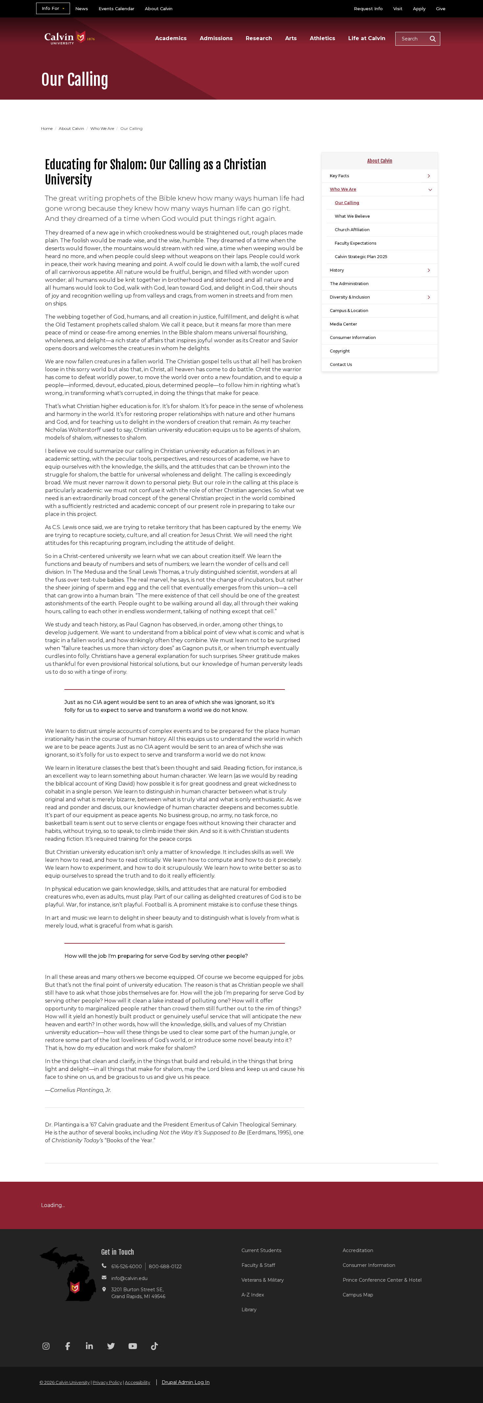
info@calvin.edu (129, 1278)
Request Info (368, 8)
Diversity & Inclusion (350, 297)
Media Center (343, 324)
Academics (171, 38)
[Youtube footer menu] (133, 1347)
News (81, 8)
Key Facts (339, 175)
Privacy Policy (107, 1382)
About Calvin (158, 8)
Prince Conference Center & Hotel (382, 1280)
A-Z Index (253, 1295)
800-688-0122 (165, 1267)
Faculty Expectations (355, 243)
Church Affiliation (352, 229)
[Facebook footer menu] (68, 1347)
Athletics (322, 38)
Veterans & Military (263, 1280)
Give (441, 8)
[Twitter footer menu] (111, 1347)
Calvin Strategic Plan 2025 (361, 256)
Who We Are (102, 128)
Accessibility (137, 1382)
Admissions (216, 38)
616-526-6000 (126, 1267)
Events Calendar (116, 8)
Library (249, 1310)
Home (47, 128)
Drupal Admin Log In (186, 1382)
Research (259, 38)
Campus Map (358, 1295)
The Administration (349, 283)
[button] (417, 39)
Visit (397, 8)
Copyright (340, 351)
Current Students (261, 1250)
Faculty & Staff (258, 1265)
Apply (419, 8)
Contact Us (341, 364)
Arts (291, 38)
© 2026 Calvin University (64, 1382)
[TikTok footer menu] (154, 1347)
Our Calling (347, 202)
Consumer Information (353, 337)
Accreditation (358, 1250)
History (337, 270)
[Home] (70, 29)
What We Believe (352, 216)
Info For (50, 8)
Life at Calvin (366, 38)
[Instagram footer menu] (46, 1347)
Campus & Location (349, 310)
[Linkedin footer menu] (89, 1347)
